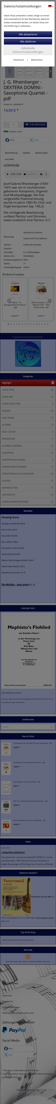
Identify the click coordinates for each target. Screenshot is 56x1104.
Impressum (18, 59)
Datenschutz (37, 59)
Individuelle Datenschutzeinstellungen (28, 50)
